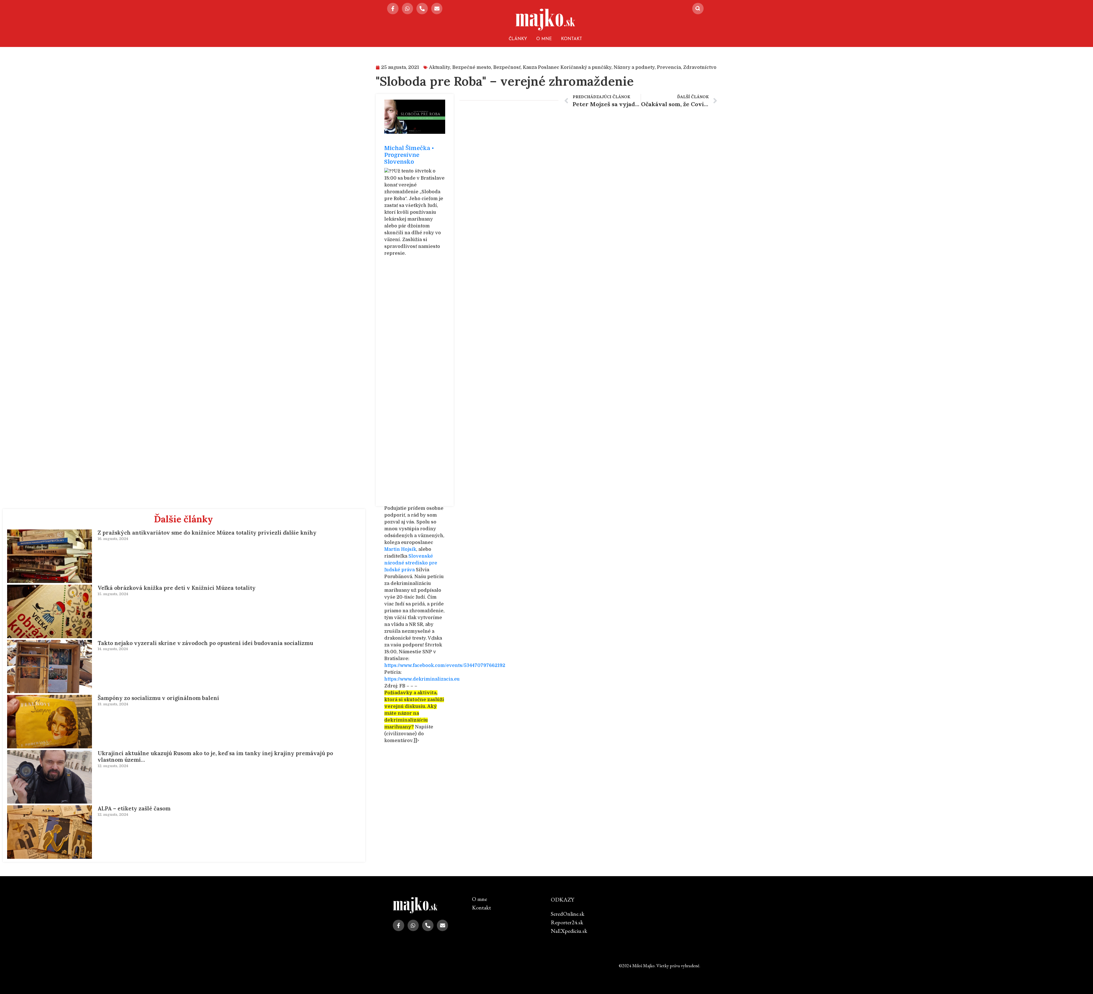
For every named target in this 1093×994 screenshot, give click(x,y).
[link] (400, 549)
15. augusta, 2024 (113, 594)
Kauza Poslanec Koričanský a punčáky (567, 67)
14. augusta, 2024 (113, 649)
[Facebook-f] (392, 8)
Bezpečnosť (507, 67)
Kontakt (571, 39)
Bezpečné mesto (471, 67)
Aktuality (439, 67)
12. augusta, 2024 (113, 766)
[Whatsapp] (407, 8)
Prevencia (669, 67)
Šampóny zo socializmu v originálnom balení (158, 698)
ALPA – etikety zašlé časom (134, 808)
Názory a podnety (634, 67)
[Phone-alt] (422, 8)
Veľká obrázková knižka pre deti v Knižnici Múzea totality (177, 587)
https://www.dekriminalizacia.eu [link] (422, 679)
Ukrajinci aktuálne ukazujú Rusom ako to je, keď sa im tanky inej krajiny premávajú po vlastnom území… (215, 756)
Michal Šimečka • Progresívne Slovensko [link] (409, 155)
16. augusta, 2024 (113, 539)
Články (518, 39)
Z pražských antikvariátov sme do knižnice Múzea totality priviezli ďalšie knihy (207, 532)
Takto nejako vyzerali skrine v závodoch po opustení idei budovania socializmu (205, 643)
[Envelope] (437, 8)
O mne (544, 39)
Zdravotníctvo (699, 67)
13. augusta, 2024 (113, 704)
